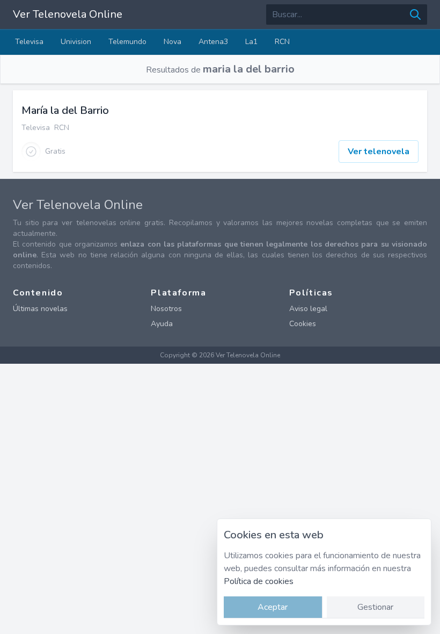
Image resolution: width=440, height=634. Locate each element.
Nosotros (166, 309)
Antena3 (213, 42)
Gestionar (375, 607)
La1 (251, 42)
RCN (282, 42)
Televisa (29, 42)
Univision (76, 42)
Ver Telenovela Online (67, 14)
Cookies (302, 324)
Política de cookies (259, 581)
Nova (172, 42)
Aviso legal (308, 309)
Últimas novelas (40, 309)
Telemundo (127, 42)
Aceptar (273, 607)
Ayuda (162, 324)
